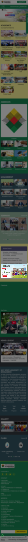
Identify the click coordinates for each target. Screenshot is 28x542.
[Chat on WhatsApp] (2, 535)
